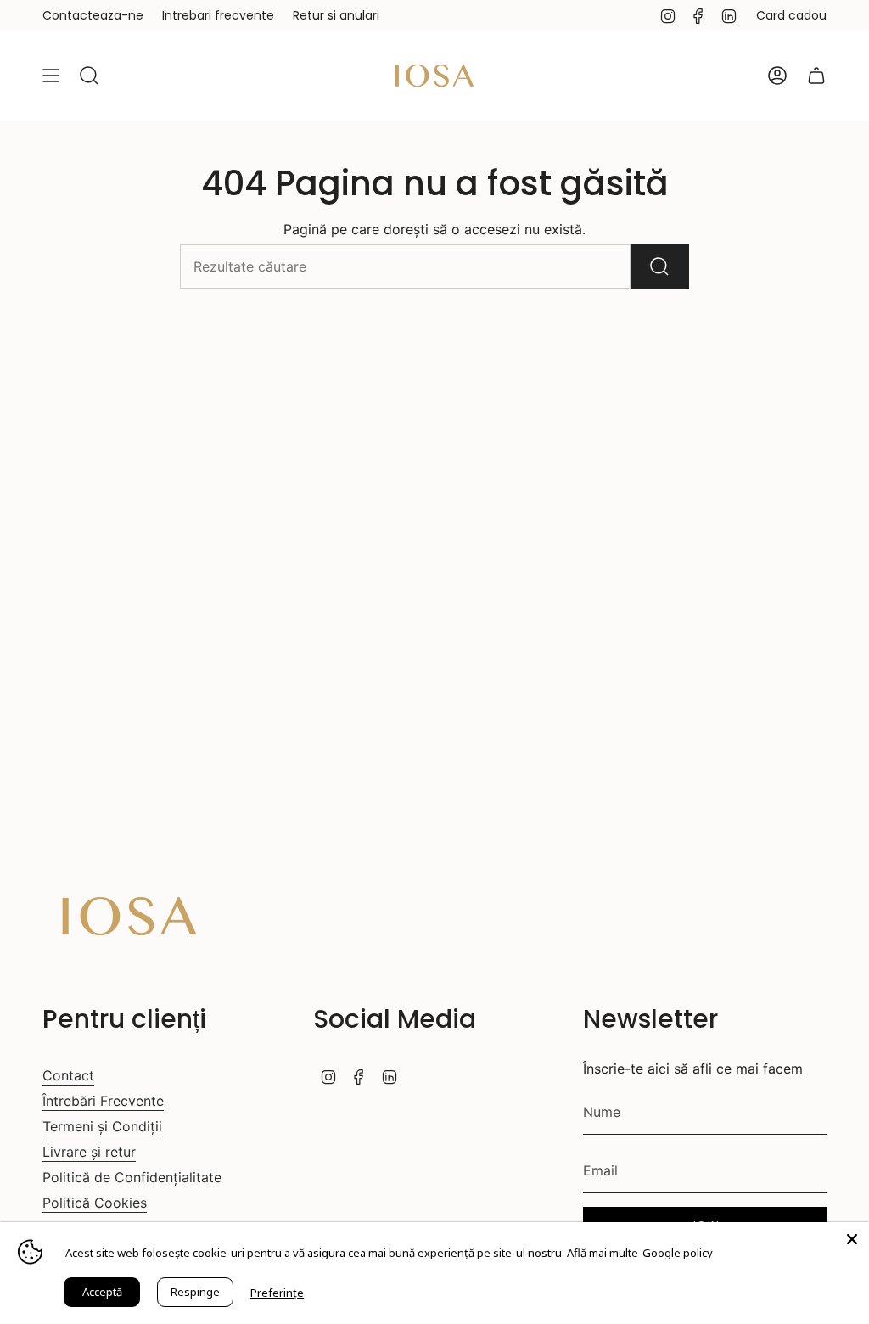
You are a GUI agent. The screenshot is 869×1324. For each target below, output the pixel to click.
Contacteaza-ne (92, 15)
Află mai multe (602, 1252)
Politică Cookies (94, 1202)
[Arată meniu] (51, 75)
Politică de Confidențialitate (131, 1177)
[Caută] (660, 266)
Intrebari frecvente (218, 15)
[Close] (852, 1239)
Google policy (677, 1252)
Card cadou (791, 15)
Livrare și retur (89, 1151)
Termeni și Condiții (102, 1126)
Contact (68, 1075)
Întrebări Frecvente (103, 1100)
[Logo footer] (129, 916)
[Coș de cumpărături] (816, 75)
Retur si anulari (336, 15)
